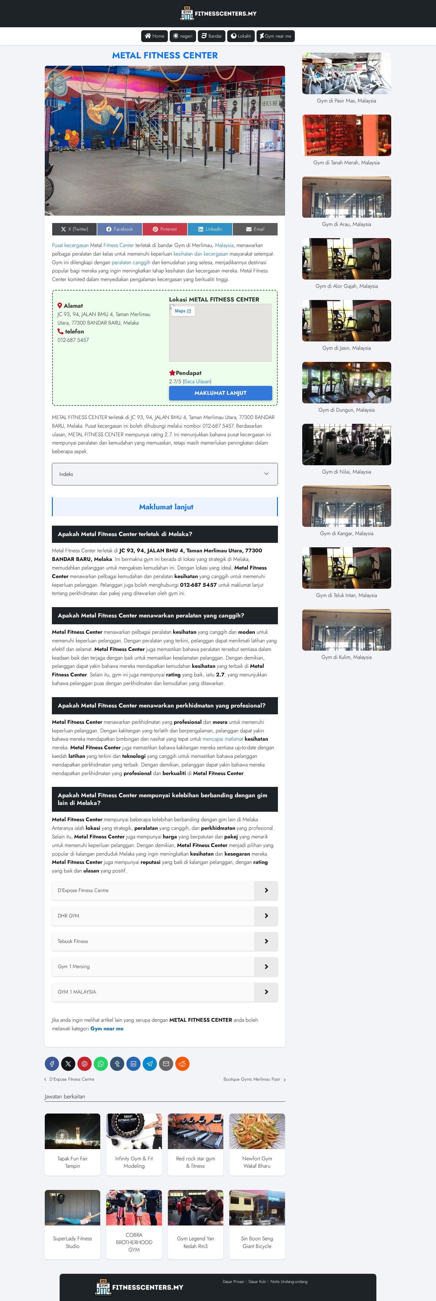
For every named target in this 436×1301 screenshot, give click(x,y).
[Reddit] (182, 1064)
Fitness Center (119, 245)
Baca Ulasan (197, 381)
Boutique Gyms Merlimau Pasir (252, 1079)
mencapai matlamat (223, 739)
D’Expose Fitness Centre (72, 1079)
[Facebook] (52, 1064)
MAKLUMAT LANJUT (220, 393)
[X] (68, 1064)
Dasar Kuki (257, 1281)
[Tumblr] (117, 1064)
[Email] (166, 1064)
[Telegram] (150, 1064)
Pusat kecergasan (70, 245)
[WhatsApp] (101, 1064)
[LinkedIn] (133, 1064)
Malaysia (224, 245)
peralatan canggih (131, 262)
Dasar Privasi (233, 1281)
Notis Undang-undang (289, 1281)
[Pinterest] (84, 1064)
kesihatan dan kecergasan (201, 254)
